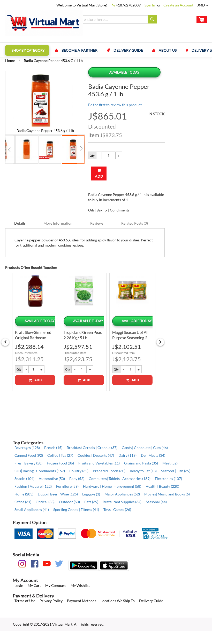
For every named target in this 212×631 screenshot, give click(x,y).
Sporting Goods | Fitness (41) (76, 509)
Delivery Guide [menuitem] (128, 50)
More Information (57, 223)
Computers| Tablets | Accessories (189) (119, 478)
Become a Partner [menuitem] (80, 50)
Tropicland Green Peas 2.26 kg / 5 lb (83, 335)
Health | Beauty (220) (162, 486)
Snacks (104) (24, 478)
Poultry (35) (78, 471)
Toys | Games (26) (117, 509)
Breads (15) (53, 447)
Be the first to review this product (115, 104)
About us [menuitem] (168, 50)
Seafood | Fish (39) (175, 471)
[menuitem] (27, 50)
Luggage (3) (91, 494)
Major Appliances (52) (122, 494)
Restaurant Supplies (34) (122, 502)
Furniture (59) (67, 486)
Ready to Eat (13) (143, 471)
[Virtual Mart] (44, 23)
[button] (202, 5)
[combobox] (108, 19)
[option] (35, 332)
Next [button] (160, 342)
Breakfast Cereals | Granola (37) (92, 447)
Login (18, 585)
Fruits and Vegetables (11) (99, 463)
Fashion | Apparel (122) (33, 486)
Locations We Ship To (118, 600)
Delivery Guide (151, 600)
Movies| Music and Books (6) (167, 494)
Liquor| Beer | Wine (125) (58, 494)
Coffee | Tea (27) (60, 455)
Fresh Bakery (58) (28, 463)
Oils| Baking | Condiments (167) (39, 471)
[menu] (106, 50)
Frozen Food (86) (60, 463)
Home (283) (23, 494)
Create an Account (178, 5)
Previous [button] (5, 342)
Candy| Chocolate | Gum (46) (145, 447)
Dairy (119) (127, 455)
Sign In (150, 5)
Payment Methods (81, 600)
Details (20, 223)
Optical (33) (45, 502)
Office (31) (22, 502)
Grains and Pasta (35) (141, 463)
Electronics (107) (168, 478)
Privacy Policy (51, 600)
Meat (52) (170, 463)
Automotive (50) (52, 478)
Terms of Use (24, 600)
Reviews (96, 223)
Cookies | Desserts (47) (96, 455)
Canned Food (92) (28, 455)
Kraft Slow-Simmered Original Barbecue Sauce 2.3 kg (33, 335)
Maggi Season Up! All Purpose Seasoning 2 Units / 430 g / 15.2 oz (132, 335)
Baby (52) (76, 478)
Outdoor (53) (69, 502)
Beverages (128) (27, 447)
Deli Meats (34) (153, 455)
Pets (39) (91, 502)
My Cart (34, 585)
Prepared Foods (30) (109, 471)
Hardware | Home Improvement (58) (112, 486)
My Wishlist (80, 585)
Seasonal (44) (156, 502)
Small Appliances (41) (31, 509)
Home (10, 60)
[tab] (20, 223)
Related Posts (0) (134, 223)
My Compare (55, 585)
